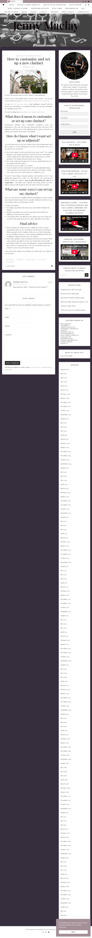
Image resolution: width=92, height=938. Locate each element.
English (12, 1)
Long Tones (64, 337)
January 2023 (65, 546)
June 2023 (64, 525)
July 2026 (63, 373)
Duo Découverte (11, 12)
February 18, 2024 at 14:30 (20, 284)
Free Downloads (66, 333)
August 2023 (64, 517)
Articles (19, 56)
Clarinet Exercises (66, 327)
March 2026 (64, 390)
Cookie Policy (83, 12)
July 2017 (63, 817)
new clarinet (42, 259)
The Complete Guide (33, 56)
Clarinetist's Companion (68, 328)
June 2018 (64, 771)
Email (7, 317)
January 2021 (65, 644)
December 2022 (66, 550)
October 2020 (65, 657)
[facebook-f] (83, 1)
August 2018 (64, 763)
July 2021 (63, 620)
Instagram (52, 929)
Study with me (75, 5)
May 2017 (63, 825)
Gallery (33, 12)
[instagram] (86, 1)
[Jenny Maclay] (46, 30)
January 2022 (65, 595)
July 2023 (63, 521)
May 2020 (64, 677)
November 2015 (66, 895)
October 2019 (65, 706)
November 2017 (65, 800)
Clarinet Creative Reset (68, 306)
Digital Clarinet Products (29, 5)
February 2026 (65, 394)
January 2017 (65, 837)
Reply (50, 282)
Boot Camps (57, 8)
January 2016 (65, 886)
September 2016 (66, 854)
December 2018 (65, 747)
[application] (74, 155)
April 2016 (64, 874)
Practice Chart (65, 342)
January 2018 (65, 792)
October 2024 (65, 460)
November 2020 (66, 652)
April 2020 (64, 681)
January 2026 (65, 398)
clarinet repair (10, 259)
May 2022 (64, 579)
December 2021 (65, 599)
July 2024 (63, 472)
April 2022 (64, 583)
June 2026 (64, 378)
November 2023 (66, 505)
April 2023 (64, 533)
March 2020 (64, 685)
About (11, 5)
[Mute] (83, 161)
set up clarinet (9, 262)
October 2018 (65, 755)
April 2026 (64, 386)
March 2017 (64, 829)
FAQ (82, 8)
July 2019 (63, 718)
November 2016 (66, 845)
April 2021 (64, 632)
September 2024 (66, 464)
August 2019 (64, 714)
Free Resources (71, 8)
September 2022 (66, 562)
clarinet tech (20, 259)
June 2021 (64, 624)
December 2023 (66, 501)
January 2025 (65, 447)
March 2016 (64, 878)
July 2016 (63, 862)
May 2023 (64, 529)
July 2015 (63, 911)
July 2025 (63, 423)
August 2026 (65, 369)
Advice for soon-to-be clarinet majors (73, 310)
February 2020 (65, 689)
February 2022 (65, 591)
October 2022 (65, 558)
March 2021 (64, 636)
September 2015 (66, 903)
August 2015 (64, 907)
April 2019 (64, 730)
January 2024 (65, 497)
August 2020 (65, 665)
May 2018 (63, 776)
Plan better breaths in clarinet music (72, 298)
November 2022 (66, 554)
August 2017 (64, 812)
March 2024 (64, 488)
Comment (8, 335)
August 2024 (65, 468)
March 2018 (64, 784)
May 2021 (63, 628)
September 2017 (66, 808)
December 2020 (66, 648)
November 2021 (66, 603)
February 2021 (65, 640)
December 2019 (66, 698)
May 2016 (64, 870)
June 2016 (64, 866)
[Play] (63, 161)
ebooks (63, 330)
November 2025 (66, 406)
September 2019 (66, 710)
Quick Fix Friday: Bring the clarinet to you (74, 302)
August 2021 (64, 616)
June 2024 (64, 476)
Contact (43, 12)
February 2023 (65, 542)
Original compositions (68, 340)
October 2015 (65, 899)
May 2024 (64, 480)
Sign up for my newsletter (54, 5)
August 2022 (65, 566)
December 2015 (65, 890)
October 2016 (65, 849)
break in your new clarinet (19, 104)
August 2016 (64, 858)
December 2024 (66, 451)
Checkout (54, 12)
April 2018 (64, 780)
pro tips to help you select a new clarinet (34, 101)
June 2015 (64, 915)
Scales (63, 343)
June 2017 (63, 821)
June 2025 (64, 427)
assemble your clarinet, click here (32, 112)
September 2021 (66, 611)
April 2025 (64, 435)
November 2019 (66, 702)
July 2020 (64, 669)
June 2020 (64, 673)
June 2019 (64, 722)
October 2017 (65, 804)
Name (7, 308)
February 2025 (65, 443)
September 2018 (66, 759)
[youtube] (88, 1)
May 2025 (64, 431)
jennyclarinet (11, 266)
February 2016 (65, 882)
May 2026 (64, 382)
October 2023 (65, 509)
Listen (24, 12)
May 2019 (64, 726)
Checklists (64, 325)
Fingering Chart (66, 332)
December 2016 (66, 841)
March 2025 (64, 439)
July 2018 (63, 767)
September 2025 (66, 414)
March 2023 (64, 538)
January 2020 (65, 693)
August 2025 (64, 419)
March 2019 (64, 735)
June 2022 (64, 575)
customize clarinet (31, 259)
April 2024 (64, 484)
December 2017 (65, 796)
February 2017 (65, 833)
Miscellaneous (65, 338)
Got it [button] (73, 932)
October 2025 (65, 410)
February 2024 (65, 492)
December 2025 (66, 402)
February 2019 (65, 739)
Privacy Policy (68, 12)
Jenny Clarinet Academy (18, 8)
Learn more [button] (62, 927)
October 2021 (65, 607)
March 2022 (64, 587)
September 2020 (66, 661)
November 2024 (66, 456)
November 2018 (66, 751)
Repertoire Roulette (40, 8)
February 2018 (65, 788)
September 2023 (66, 513)
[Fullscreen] (86, 161)
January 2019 (65, 743)
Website (7, 326)
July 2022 (63, 570)
